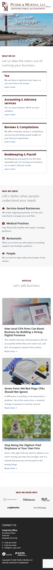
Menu (48, 6)
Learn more (14, 86)
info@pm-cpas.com (12, 547)
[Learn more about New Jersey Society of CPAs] (21, 554)
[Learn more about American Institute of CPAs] (7, 554)
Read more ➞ (26, 351)
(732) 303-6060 (10, 542)
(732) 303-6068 (10, 545)
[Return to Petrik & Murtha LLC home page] (23, 6)
